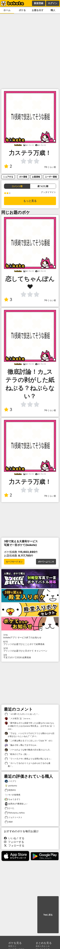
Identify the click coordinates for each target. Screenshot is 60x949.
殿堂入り (12, 946)
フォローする (15, 841)
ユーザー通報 (51, 177)
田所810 (12, 790)
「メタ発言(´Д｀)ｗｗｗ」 (20, 718)
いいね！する (15, 838)
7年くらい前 (50, 167)
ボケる (22, 10)
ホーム (7, 10)
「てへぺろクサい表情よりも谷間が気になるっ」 (30, 758)
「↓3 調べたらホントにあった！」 (24, 714)
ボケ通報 (23, 177)
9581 (10, 822)
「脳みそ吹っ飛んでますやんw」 (23, 745)
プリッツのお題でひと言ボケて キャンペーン (25, 649)
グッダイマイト (48, 192)
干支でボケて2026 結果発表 (17, 656)
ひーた (11, 808)
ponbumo (12, 785)
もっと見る (30, 200)
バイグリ (12, 781)
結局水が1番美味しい (17, 803)
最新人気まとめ (43, 946)
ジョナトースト (15, 817)
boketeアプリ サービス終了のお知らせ (22, 636)
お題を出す (38, 10)
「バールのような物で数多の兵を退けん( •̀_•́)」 (29, 749)
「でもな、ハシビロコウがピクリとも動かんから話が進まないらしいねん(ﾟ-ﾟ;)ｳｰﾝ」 (31, 734)
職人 (53, 10)
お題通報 (36, 177)
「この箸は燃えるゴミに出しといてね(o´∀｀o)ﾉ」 (30, 740)
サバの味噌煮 (14, 794)
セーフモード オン (14, 561)
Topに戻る (48, 915)
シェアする (8, 177)
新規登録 (38, 3)
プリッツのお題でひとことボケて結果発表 (23, 642)
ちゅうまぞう (14, 799)
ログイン (52, 3)
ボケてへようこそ (46, 561)
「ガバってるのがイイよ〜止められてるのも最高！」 (29, 764)
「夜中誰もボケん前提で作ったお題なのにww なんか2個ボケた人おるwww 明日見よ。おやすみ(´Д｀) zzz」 (31, 726)
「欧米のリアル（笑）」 (19, 754)
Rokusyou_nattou (16, 812)
